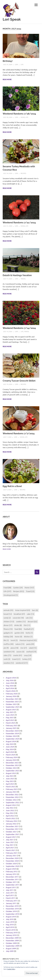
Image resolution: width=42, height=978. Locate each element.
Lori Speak (12, 19)
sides (7, 655)
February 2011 (11, 900)
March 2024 (10, 754)
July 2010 (10, 919)
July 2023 (10, 776)
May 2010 (10, 924)
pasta (30, 644)
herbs (29, 633)
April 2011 (10, 895)
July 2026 (10, 680)
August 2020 (11, 869)
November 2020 (12, 861)
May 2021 (10, 845)
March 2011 (10, 898)
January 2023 (11, 792)
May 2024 (10, 749)
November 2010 (12, 908)
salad (33, 648)
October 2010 (11, 911)
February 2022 (11, 821)
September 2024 (12, 739)
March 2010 (10, 930)
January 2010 (11, 935)
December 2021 (12, 826)
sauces (20, 651)
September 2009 (12, 946)
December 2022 (12, 794)
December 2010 (12, 906)
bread (8, 614)
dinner (8, 625)
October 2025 (11, 704)
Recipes (23, 173)
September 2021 (12, 834)
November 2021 (12, 829)
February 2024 (11, 757)
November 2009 (12, 940)
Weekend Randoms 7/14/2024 (19, 328)
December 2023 (12, 762)
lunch (14, 640)
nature (19, 644)
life (6, 640)
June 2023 (10, 778)
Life (22, 64)
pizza (14, 648)
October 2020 (11, 863)
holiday (8, 636)
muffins (8, 644)
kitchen (28, 636)
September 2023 (12, 770)
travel (16, 659)
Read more (7, 79)
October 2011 (11, 882)
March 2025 (10, 723)
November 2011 (12, 879)
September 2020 (12, 866)
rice (23, 648)
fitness (8, 629)
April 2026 (10, 688)
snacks (17, 655)
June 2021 (10, 842)
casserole (18, 618)
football (29, 629)
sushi (7, 659)
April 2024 (10, 752)
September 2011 (12, 885)
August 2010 (11, 916)
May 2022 (10, 813)
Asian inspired (22, 610)
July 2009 (10, 951)
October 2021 (11, 831)
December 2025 (12, 699)
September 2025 (12, 707)
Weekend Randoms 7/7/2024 (18, 433)
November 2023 (12, 765)
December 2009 (12, 938)
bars (35, 610)
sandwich (9, 651)
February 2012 (11, 871)
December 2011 (12, 877)
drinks (18, 625)
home (18, 636)
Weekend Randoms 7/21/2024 (19, 222)
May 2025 (10, 717)
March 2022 (10, 818)
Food (7, 587)
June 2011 (10, 893)
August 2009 (11, 948)
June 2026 (10, 683)
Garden (18, 587)
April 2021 (10, 847)
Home (23, 117)
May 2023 (10, 781)
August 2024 (11, 741)
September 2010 (12, 914)
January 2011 (11, 903)
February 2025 (11, 725)
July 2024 (10, 744)
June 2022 (10, 810)
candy (7, 618)
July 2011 (10, 890)
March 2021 (10, 850)
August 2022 (11, 805)
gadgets (8, 633)
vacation (9, 663)
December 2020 (12, 858)
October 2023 (11, 768)
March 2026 (10, 691)
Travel (23, 279)
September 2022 (12, 802)
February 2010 (11, 932)
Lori (16, 64)
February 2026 (11, 693)
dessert (32, 621)
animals (8, 610)
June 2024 (10, 747)
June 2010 (10, 922)
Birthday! (8, 61)
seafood (31, 651)
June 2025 (10, 715)
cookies (21, 621)
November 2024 (12, 733)
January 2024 (11, 760)
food (18, 629)
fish (27, 625)
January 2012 (11, 874)
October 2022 (11, 800)
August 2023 (11, 773)
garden (19, 633)
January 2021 (11, 855)
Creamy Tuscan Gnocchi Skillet (19, 380)
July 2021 (10, 839)
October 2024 (11, 736)
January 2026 (11, 696)
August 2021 (11, 837)
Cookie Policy (11, 969)
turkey (26, 659)
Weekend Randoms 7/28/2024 (19, 113)
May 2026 (10, 685)
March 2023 (10, 786)
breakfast (19, 614)
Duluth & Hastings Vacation (17, 275)
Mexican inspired (28, 640)
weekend (22, 663)
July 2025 (10, 712)
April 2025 (10, 720)
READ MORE (7, 549)
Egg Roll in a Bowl (12, 486)
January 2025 (11, 728)
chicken (9, 621)
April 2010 (10, 927)
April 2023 (10, 784)
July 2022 (10, 808)
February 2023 (11, 789)
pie (6, 648)
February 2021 (11, 853)
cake (30, 614)
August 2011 (11, 887)
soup (27, 655)
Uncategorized (11, 595)
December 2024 (12, 731)
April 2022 (10, 816)
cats (29, 618)
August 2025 (11, 709)
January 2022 (11, 823)
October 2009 (11, 943)
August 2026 (11, 677)
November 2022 (12, 797)
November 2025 (12, 701)
